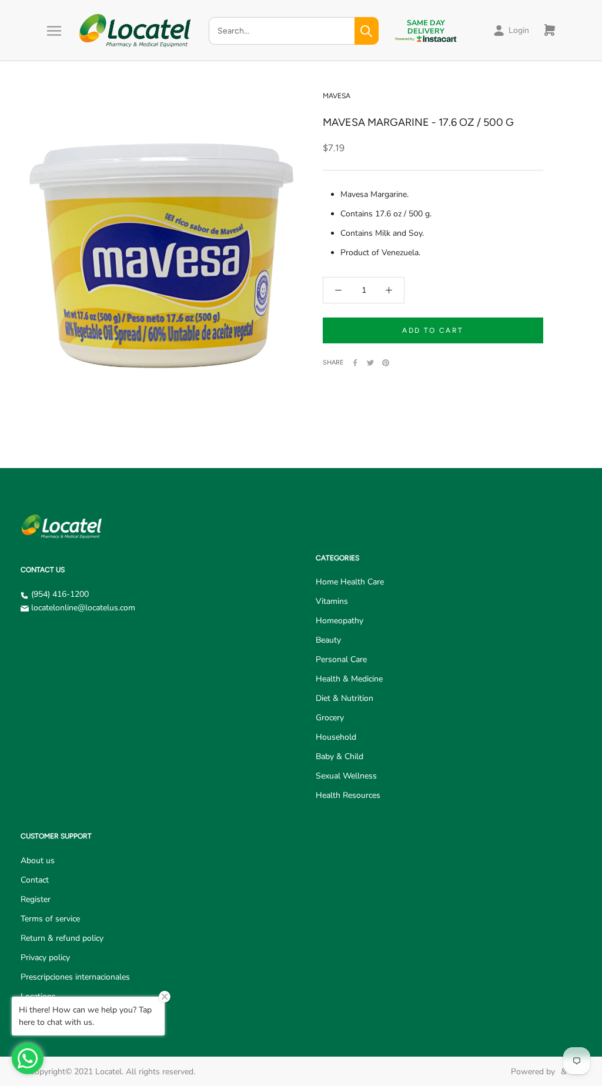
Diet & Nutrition (344, 698)
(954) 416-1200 (60, 594)
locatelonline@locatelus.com (83, 607)
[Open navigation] (54, 31)
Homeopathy (339, 620)
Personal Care (341, 659)
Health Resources (348, 795)
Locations (38, 996)
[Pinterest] (385, 362)
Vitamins (332, 601)
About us (38, 860)
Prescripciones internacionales (75, 977)
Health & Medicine (349, 678)
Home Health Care (350, 581)
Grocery (330, 717)
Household (336, 737)
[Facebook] (355, 362)
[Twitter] (370, 362)
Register (36, 899)
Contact (35, 879)
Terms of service (50, 918)
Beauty (328, 640)
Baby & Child (339, 756)
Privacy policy (45, 957)
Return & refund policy (62, 938)
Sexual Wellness (346, 775)
